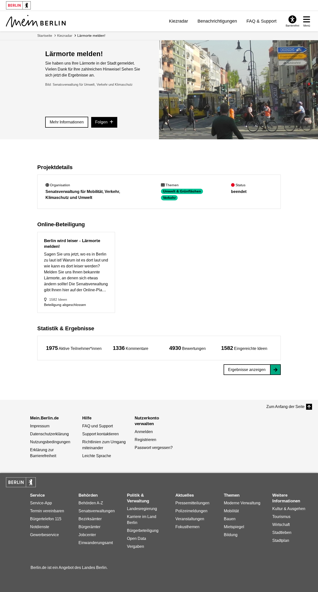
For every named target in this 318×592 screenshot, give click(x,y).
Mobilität (231, 511)
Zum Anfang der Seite (285, 407)
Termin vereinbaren (47, 511)
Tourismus (281, 517)
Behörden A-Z (91, 503)
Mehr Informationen (67, 122)
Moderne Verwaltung (242, 503)
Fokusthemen (187, 527)
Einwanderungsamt (96, 543)
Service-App (41, 503)
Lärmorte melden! (91, 35)
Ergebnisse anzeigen (247, 370)
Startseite (44, 35)
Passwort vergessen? (154, 447)
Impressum (39, 426)
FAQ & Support (261, 21)
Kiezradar (178, 21)
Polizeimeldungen (191, 511)
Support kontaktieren (100, 434)
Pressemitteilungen (192, 503)
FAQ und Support (97, 426)
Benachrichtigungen (217, 21)
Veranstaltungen (189, 519)
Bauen (230, 519)
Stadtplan (280, 540)
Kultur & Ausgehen (288, 509)
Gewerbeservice (44, 535)
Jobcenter (87, 535)
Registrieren (145, 440)
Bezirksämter (90, 519)
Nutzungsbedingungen (50, 442)
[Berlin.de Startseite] (21, 482)
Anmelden (144, 432)
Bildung (231, 535)
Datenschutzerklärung (49, 434)
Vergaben (135, 546)
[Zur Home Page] (36, 21)
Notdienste (39, 527)
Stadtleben (281, 532)
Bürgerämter (89, 527)
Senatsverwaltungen (97, 511)
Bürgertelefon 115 (45, 519)
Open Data (136, 538)
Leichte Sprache (96, 456)
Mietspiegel (234, 527)
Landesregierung (142, 509)
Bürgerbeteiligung (143, 530)
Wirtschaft (281, 524)
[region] (74, 348)
